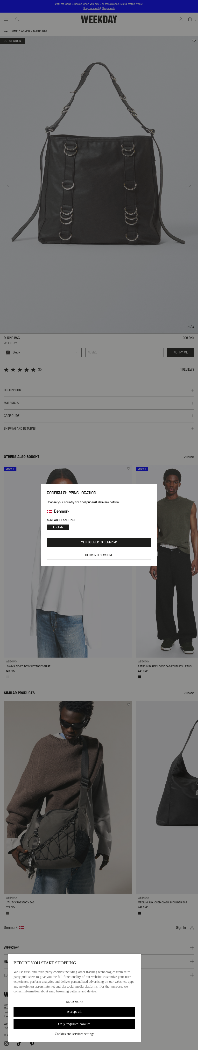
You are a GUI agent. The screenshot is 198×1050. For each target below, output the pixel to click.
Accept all (74, 1011)
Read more (74, 1002)
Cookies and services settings (74, 1034)
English (58, 527)
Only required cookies (74, 1024)
